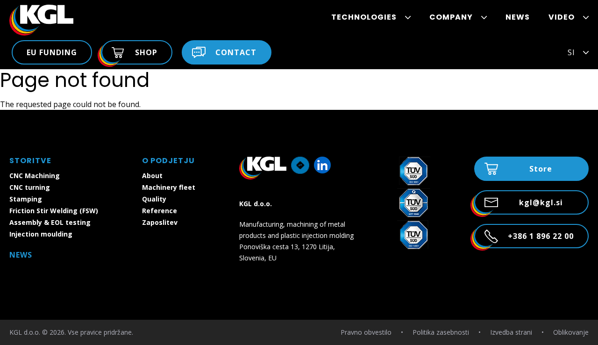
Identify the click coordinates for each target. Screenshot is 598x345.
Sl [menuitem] (571, 52)
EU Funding (52, 52)
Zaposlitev (160, 222)
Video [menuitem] (561, 17)
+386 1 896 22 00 (541, 236)
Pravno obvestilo (366, 332)
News (20, 255)
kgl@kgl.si (541, 202)
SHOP (146, 52)
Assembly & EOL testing (50, 222)
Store (540, 169)
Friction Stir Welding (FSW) (53, 210)
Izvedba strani (511, 332)
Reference (159, 210)
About (152, 175)
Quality (154, 198)
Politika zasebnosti (441, 332)
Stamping (25, 198)
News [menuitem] (517, 17)
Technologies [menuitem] (364, 17)
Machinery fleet (168, 187)
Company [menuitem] (451, 17)
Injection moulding (40, 234)
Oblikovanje (571, 332)
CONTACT (235, 52)
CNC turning (29, 187)
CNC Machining (34, 175)
